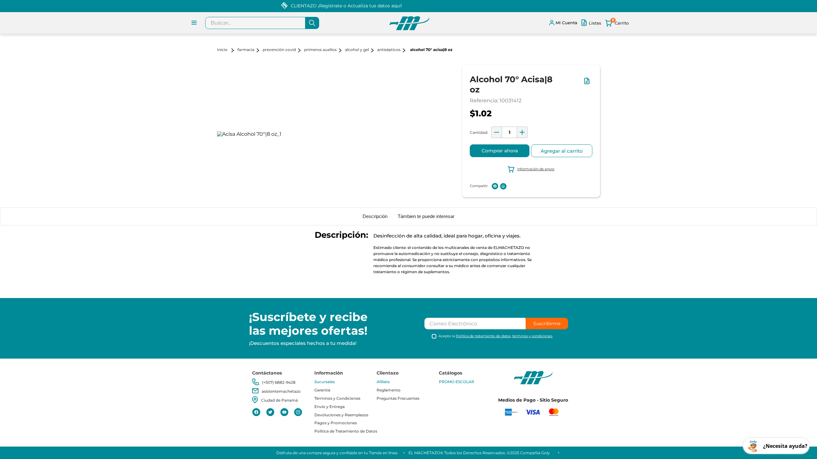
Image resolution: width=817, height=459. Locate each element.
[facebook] (495, 186)
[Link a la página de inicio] (226, 50)
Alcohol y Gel (357, 49)
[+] (522, 132)
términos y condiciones (532, 336)
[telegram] (511, 186)
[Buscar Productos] (312, 23)
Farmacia (245, 49)
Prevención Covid (279, 49)
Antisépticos (389, 49)
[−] (496, 132)
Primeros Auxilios (320, 49)
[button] (588, 84)
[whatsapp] (503, 186)
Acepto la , (495, 336)
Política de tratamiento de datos (483, 336)
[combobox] (262, 23)
